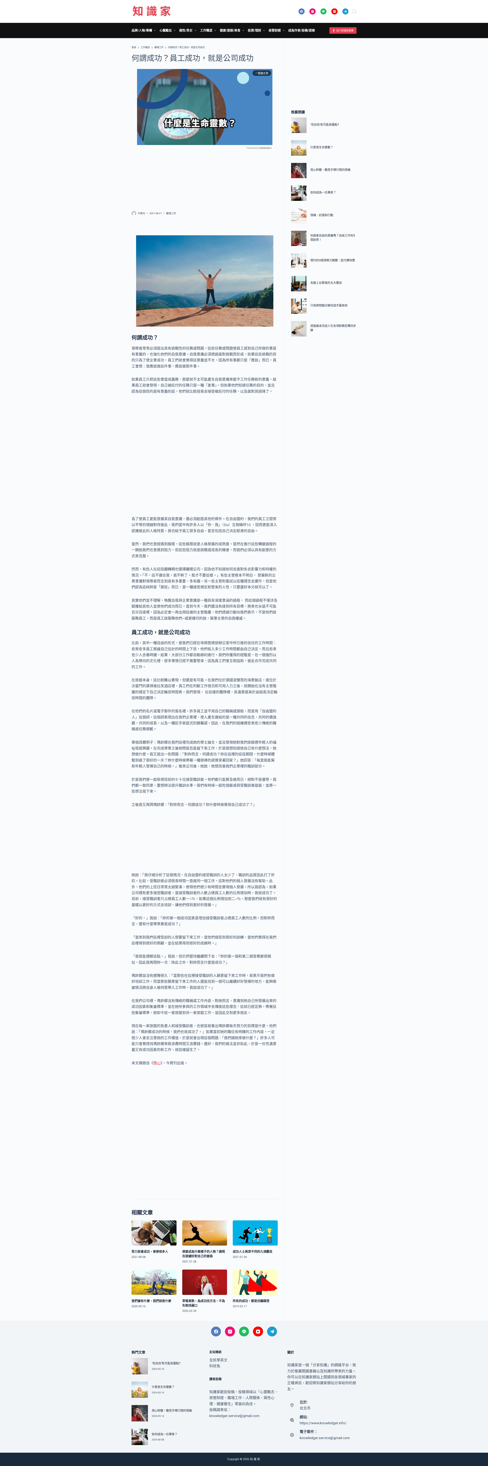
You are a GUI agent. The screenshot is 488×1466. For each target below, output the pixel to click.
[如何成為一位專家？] (299, 193)
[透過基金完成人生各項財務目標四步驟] (299, 329)
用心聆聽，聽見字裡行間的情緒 (330, 170)
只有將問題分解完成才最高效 (329, 305)
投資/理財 (254, 30)
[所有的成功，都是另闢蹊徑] (255, 1282)
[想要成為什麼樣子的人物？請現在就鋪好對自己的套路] (204, 1233)
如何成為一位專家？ (323, 192)
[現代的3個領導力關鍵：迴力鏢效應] (299, 261)
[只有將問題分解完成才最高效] (299, 306)
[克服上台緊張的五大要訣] (299, 283)
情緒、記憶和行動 (321, 215)
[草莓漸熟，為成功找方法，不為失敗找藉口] (204, 1282)
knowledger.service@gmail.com (325, 1438)
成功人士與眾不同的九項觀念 (252, 1251)
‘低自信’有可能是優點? (324, 124)
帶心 (157, 1063)
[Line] (323, 11)
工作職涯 (206, 30)
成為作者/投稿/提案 (301, 30)
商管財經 (275, 30)
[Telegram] (345, 11)
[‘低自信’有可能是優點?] (299, 125)
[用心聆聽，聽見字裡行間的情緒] (299, 170)
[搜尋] (354, 11)
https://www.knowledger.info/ (323, 1423)
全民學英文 (218, 1360)
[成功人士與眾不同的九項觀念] (255, 1233)
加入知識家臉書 (345, 30)
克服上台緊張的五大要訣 (326, 283)
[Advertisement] (205, 177)
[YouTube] (334, 11)
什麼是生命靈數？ (321, 147)
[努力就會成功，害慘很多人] (154, 1233)
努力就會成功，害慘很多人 (150, 1251)
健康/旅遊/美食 (230, 30)
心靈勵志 (166, 30)
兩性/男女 (186, 30)
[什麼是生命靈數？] (299, 148)
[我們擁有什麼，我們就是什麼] (154, 1282)
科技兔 (214, 1366)
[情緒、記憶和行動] (299, 216)
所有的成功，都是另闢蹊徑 (251, 1301)
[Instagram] (312, 11)
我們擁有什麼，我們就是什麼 (151, 1301)
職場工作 (171, 213)
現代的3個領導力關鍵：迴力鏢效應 (332, 260)
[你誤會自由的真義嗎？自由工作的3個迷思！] (299, 238)
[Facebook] (302, 11)
